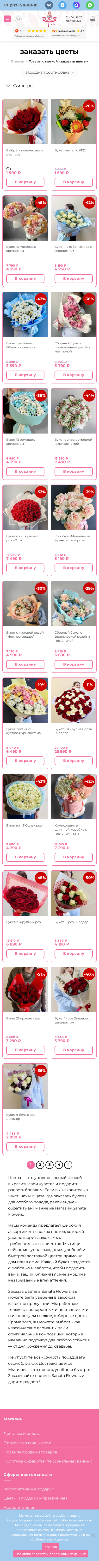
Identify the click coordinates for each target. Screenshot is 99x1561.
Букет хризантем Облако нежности (21, 345)
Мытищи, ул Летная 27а (74, 18)
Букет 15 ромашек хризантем (20, 441)
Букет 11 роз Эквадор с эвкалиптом (72, 1020)
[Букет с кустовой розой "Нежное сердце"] (25, 603)
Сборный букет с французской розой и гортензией (72, 636)
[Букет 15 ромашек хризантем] (25, 411)
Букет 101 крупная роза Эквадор (73, 731)
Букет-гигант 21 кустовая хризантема (23, 731)
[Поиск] (18, 19)
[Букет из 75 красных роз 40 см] (25, 507)
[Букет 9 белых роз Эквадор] (25, 1086)
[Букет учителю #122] (73, 121)
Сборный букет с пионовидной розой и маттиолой (73, 347)
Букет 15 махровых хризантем (21, 249)
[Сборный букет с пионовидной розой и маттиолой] (73, 314)
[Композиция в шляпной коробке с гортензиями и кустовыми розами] (73, 796)
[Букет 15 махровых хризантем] (25, 218)
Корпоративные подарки (29, 1489)
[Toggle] (8, 86)
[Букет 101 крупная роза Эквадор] (73, 700)
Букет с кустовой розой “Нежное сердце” (25, 634)
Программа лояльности (27, 1443)
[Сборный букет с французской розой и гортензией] (73, 603)
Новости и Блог (19, 1507)
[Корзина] (92, 19)
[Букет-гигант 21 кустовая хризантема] (25, 700)
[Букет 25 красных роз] (25, 989)
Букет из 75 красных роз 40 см (22, 538)
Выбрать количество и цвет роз (24, 152)
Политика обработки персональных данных (48, 1461)
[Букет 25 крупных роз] (25, 893)
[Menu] (7, 19)
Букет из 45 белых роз (24, 825)
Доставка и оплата (22, 1433)
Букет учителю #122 (70, 150)
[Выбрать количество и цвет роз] (25, 121)
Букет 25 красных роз (23, 1018)
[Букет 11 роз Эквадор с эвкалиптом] (73, 989)
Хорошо (50, 1547)
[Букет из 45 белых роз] (25, 796)
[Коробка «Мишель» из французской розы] (73, 507)
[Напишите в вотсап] (90, 5)
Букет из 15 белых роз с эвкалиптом (73, 249)
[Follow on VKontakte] (49, 5)
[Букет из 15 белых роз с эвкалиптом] (73, 218)
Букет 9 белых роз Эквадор (20, 1117)
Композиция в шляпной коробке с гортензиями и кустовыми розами (71, 829)
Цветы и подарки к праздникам (35, 1498)
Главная (17, 61)
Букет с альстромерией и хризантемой (73, 441)
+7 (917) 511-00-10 (20, 5)
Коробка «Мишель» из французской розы (73, 538)
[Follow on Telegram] (62, 5)
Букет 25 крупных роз (23, 922)
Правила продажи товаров (30, 1452)
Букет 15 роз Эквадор (71, 922)
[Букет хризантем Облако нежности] (25, 314)
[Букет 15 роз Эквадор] (73, 893)
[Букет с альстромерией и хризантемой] (73, 411)
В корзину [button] (25, 182)
